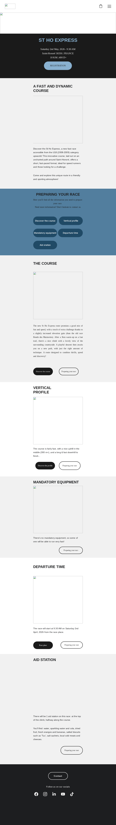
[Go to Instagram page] (46, 794)
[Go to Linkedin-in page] (55, 794)
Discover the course (45, 220)
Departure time (70, 233)
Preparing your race (68, 371)
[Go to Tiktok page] (72, 794)
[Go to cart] (101, 6)
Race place (43, 645)
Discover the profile (45, 466)
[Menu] (109, 6)
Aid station (45, 245)
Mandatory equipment (45, 233)
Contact (58, 776)
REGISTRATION (58, 66)
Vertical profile (71, 220)
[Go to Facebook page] (37, 794)
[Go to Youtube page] (64, 794)
